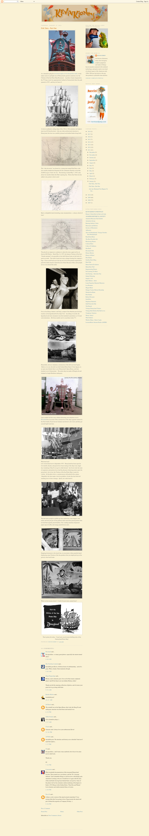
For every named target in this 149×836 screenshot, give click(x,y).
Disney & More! (90, 255)
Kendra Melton (50, 694)
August (91, 163)
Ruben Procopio (90, 297)
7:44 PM (48, 765)
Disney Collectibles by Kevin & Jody (96, 214)
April (91, 173)
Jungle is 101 (89, 278)
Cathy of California (91, 246)
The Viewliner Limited (52, 664)
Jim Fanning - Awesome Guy (93, 274)
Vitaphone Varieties (91, 313)
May (90, 171)
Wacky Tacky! (89, 315)
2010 (89, 195)
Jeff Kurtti (48, 704)
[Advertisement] (53, 824)
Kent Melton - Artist (91, 281)
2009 (89, 197)
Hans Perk (88, 262)
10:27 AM (49, 700)
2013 (89, 145)
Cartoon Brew (89, 244)
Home (62, 811)
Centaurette (49, 769)
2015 (89, 139)
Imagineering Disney (91, 269)
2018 (89, 131)
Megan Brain (89, 288)
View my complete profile (94, 78)
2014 (89, 142)
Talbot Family (49, 717)
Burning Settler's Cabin (92, 223)
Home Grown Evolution (92, 264)
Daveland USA (90, 251)
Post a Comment (45, 808)
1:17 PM (48, 744)
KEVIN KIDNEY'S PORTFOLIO (94, 212)
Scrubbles (88, 299)
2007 (89, 203)
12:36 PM (49, 732)
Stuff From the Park (91, 304)
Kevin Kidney (101, 55)
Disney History (90, 253)
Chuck (47, 727)
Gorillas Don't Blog (91, 260)
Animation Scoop (90, 221)
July (90, 165)
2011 (89, 150)
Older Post (80, 811)
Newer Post (44, 811)
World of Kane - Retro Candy (94, 320)
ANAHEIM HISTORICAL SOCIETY (96, 216)
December (92, 152)
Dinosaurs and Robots (92, 225)
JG (46, 749)
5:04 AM (48, 671)
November (92, 155)
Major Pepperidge (50, 676)
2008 (89, 200)
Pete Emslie (89, 294)
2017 (89, 134)
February (92, 179)
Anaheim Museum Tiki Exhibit (94, 218)
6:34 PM (48, 712)
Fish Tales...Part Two (94, 184)
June (90, 168)
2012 (89, 147)
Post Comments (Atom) (55, 815)
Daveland (43, 419)
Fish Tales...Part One (94, 186)
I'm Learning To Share (92, 271)
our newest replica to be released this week (65, 73)
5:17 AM (48, 722)
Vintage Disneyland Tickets (93, 308)
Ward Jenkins (89, 318)
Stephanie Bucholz (91, 301)
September (92, 160)
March (91, 176)
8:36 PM (48, 804)
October (91, 157)
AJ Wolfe (48, 737)
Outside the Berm (90, 292)
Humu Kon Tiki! (90, 267)
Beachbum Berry (90, 237)
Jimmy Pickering (90, 276)
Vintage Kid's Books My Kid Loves (95, 311)
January (91, 181)
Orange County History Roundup (95, 290)
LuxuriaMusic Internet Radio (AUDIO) (96, 322)
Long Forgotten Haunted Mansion (95, 283)
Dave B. (48, 794)
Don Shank (89, 257)
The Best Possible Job (92, 239)
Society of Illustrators (91, 228)
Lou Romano (89, 285)
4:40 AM (48, 659)
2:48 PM (48, 790)
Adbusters (88, 230)
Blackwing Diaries (91, 241)
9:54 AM (48, 690)
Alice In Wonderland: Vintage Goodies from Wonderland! (96, 233)
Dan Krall (88, 248)
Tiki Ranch (89, 306)
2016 (89, 137)
